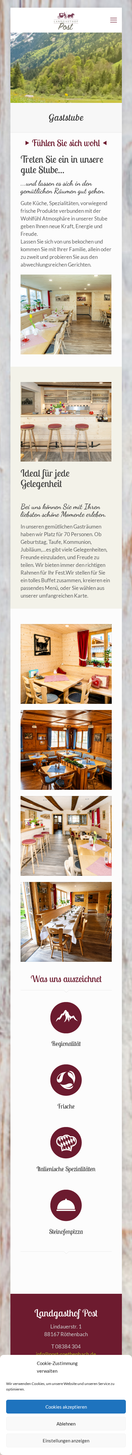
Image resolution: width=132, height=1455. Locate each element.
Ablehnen (66, 1423)
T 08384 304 (66, 1346)
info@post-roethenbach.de (66, 1354)
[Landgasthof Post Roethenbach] (66, 20)
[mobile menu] (113, 20)
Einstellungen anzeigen (66, 1440)
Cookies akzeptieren (66, 1407)
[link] (66, 664)
